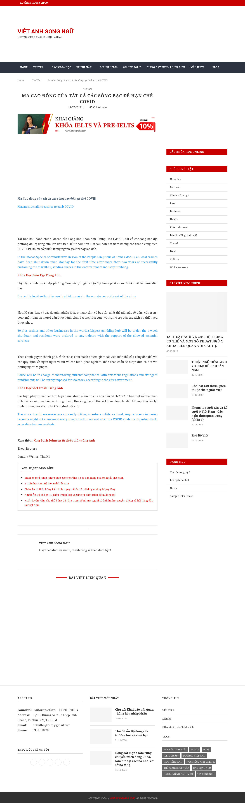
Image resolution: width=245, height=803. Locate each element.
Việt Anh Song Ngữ (54, 543)
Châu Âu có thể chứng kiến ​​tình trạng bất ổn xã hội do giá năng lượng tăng (70, 489)
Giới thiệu (168, 709)
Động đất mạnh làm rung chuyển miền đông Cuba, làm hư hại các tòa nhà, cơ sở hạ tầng (134, 759)
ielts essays (171, 755)
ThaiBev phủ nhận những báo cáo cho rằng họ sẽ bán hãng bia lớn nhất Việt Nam (74, 477)
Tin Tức (38, 67)
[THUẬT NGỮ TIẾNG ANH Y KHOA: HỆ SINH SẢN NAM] (177, 367)
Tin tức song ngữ (180, 472)
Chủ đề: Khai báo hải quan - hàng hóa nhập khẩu (134, 711)
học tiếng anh (173, 761)
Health (174, 219)
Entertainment (179, 227)
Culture (174, 259)
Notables (175, 179)
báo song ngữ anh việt (178, 774)
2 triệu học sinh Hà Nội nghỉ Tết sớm (47, 483)
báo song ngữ (202, 767)
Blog (216, 67)
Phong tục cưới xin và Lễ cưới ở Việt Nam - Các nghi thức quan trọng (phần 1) (209, 414)
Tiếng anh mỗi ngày (176, 767)
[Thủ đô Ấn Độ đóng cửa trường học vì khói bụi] (101, 736)
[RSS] (66, 762)
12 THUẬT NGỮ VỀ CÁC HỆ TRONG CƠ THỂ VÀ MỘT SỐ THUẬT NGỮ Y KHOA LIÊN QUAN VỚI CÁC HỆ (194, 341)
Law (172, 203)
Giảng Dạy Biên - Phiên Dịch (166, 67)
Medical (175, 187)
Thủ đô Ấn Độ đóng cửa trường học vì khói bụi (132, 733)
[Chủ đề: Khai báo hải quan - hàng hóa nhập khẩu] (101, 715)
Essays (195, 749)
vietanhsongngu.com (122, 797)
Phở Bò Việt (200, 435)
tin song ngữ (205, 774)
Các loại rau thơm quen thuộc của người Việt (209, 388)
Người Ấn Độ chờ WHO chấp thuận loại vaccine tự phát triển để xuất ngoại (70, 494)
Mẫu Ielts (197, 67)
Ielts (206, 749)
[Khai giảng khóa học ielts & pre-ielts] (87, 116)
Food (173, 251)
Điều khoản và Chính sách (178, 727)
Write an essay (179, 267)
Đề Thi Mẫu (84, 67)
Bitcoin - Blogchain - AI (183, 235)
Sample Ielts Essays (181, 496)
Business (175, 211)
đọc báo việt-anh (194, 755)
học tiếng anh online (201, 761)
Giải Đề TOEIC (132, 67)
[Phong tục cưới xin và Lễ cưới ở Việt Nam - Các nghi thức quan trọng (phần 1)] (177, 413)
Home (24, 67)
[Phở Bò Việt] (177, 440)
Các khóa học (61, 67)
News (173, 488)
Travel (174, 243)
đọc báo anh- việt (175, 749)
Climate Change (179, 195)
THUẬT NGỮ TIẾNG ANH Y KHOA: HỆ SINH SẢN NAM (209, 366)
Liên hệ (166, 718)
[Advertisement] (158, 34)
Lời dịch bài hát (179, 480)
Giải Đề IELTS (109, 67)
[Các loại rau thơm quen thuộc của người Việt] (177, 391)
